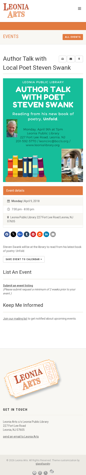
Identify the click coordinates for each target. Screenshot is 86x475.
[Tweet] (13, 234)
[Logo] (28, 10)
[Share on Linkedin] (46, 234)
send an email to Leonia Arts (21, 436)
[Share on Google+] (20, 234)
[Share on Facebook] (7, 234)
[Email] (53, 234)
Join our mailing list (15, 318)
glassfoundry (43, 463)
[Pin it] (33, 234)
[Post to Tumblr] (26, 234)
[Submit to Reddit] (40, 234)
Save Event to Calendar (23, 259)
